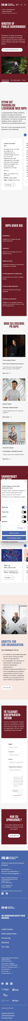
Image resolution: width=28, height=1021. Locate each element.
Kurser (24, 80)
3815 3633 (8, 887)
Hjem (4, 9)
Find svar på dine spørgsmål (10, 873)
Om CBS (5, 947)
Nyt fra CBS (4, 971)
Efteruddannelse (11, 9)
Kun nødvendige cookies (14, 538)
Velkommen (5, 80)
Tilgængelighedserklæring (8, 1015)
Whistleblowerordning (7, 1018)
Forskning (5, 938)
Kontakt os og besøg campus (9, 967)
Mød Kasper (6, 417)
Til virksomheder (5, 973)
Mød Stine (6, 459)
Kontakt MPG (5, 869)
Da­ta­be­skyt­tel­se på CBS (7, 1013)
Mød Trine (6, 373)
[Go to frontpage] (8, 5)
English (17, 5)
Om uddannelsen (15, 80)
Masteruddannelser (7, 11)
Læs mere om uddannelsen (9, 871)
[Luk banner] (25, 481)
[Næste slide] (25, 135)
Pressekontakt (5, 969)
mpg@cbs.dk (9, 885)
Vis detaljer (20, 528)
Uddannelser (7, 929)
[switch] (24, 512)
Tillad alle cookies (14, 533)
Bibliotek (5, 942)
